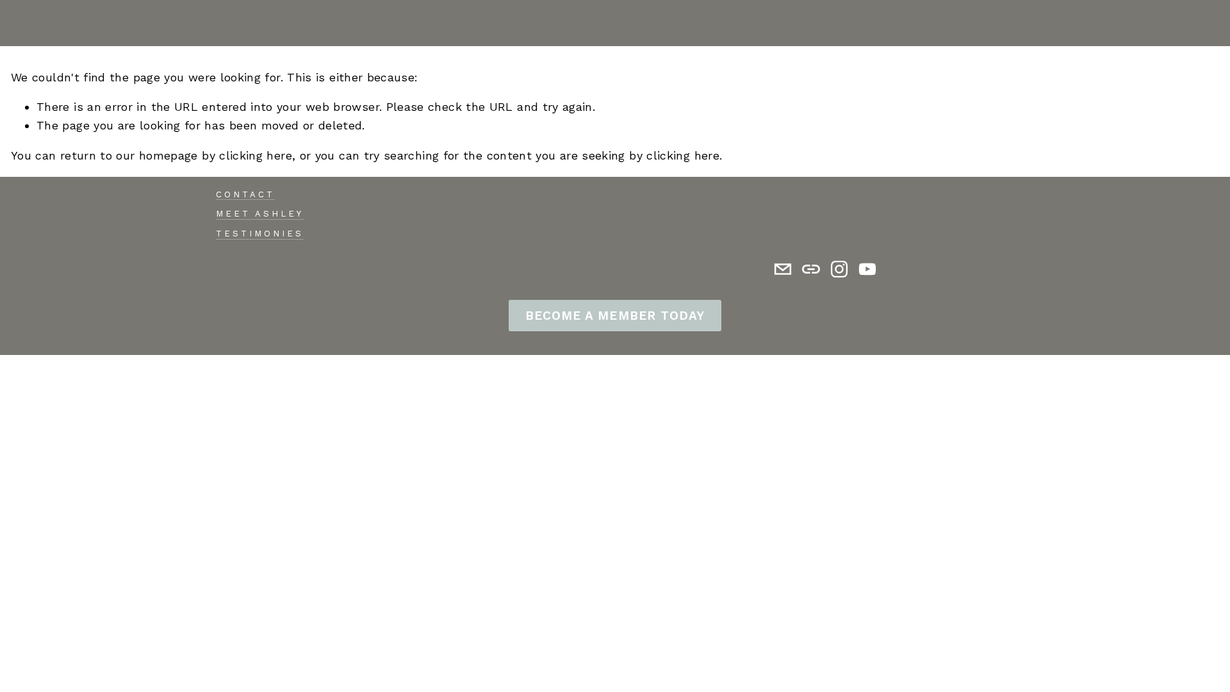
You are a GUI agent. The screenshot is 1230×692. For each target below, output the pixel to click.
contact (245, 194)
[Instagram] (839, 269)
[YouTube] (867, 269)
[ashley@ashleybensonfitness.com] (783, 269)
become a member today (614, 315)
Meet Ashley (260, 213)
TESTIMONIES (260, 233)
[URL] (811, 269)
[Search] (16, 23)
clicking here (255, 155)
